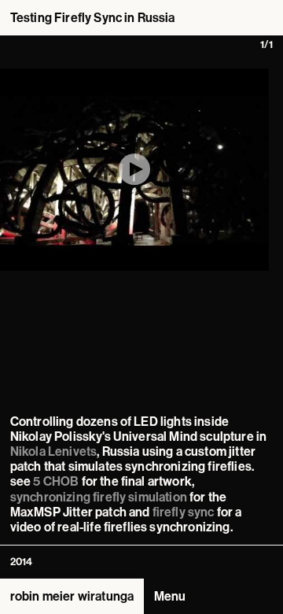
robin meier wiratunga (72, 596)
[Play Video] (134, 169)
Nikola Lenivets (53, 451)
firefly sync (184, 512)
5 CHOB (56, 481)
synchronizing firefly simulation (98, 497)
